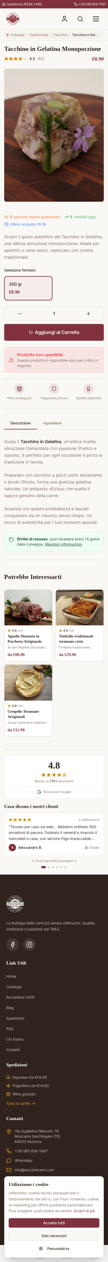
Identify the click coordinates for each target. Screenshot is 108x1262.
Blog (10, 1007)
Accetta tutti (54, 1223)
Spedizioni (15, 1018)
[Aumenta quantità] (88, 314)
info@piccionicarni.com (34, 1170)
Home (11, 976)
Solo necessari (54, 1235)
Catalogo (14, 986)
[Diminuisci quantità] (19, 314)
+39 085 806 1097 (31, 1151)
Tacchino (60, 35)
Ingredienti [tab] (52, 423)
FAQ (9, 1028)
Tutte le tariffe (18, 1103)
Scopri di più (84, 1210)
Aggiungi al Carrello (57, 332)
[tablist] (54, 423)
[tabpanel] (54, 479)
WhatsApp (24, 1160)
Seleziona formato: (20, 270)
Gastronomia (39, 35)
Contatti (13, 1049)
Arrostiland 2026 (20, 997)
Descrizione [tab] (20, 423)
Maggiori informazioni (63, 544)
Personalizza (58, 1248)
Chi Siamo (14, 1039)
